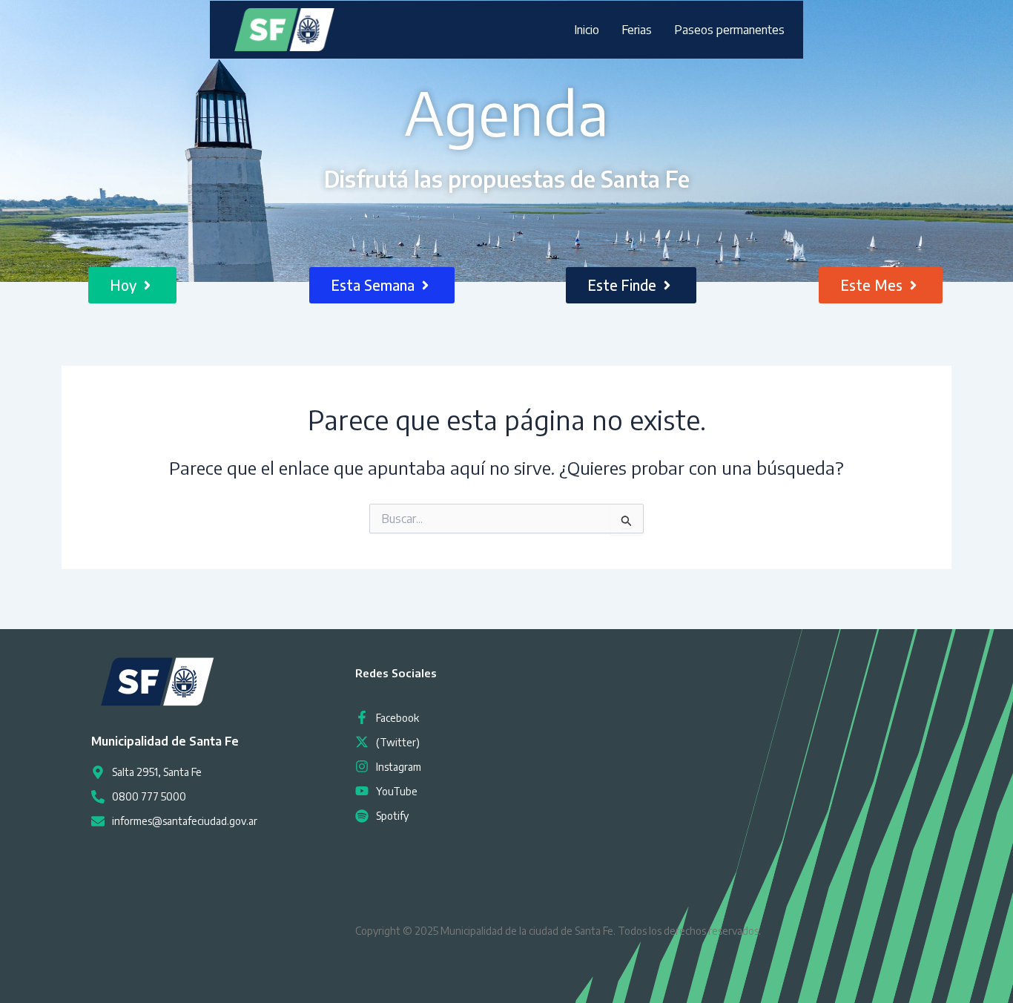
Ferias (636, 29)
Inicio (586, 29)
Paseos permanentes (729, 29)
